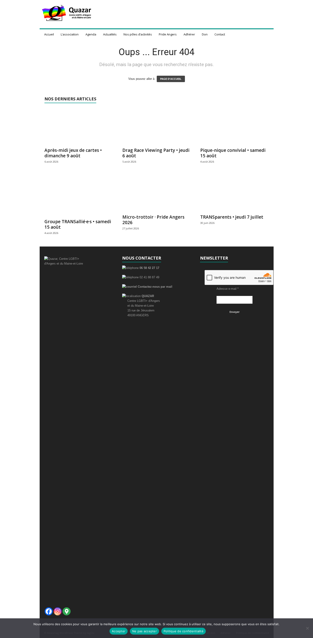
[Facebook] (49, 611)
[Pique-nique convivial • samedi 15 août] (234, 126)
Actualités (110, 34)
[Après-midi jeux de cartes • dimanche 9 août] (78, 126)
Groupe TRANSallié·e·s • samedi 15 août (77, 224)
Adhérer (189, 34)
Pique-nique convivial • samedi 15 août (233, 153)
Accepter (118, 631)
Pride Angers (168, 34)
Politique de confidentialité (183, 631)
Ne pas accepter (144, 631)
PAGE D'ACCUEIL (170, 79)
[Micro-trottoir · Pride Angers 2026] (156, 193)
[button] (267, 34)
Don (205, 34)
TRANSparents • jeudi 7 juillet (231, 217)
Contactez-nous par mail (154, 286)
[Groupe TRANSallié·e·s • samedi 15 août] (78, 195)
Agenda (90, 34)
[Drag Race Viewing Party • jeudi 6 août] (156, 126)
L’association (70, 34)
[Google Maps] (67, 611)
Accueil (49, 34)
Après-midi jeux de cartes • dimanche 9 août (73, 153)
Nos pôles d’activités (138, 34)
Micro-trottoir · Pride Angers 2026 (153, 219)
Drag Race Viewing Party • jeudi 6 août (155, 153)
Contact (219, 34)
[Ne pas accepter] (307, 628)
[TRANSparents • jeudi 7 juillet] (234, 193)
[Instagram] (58, 611)
